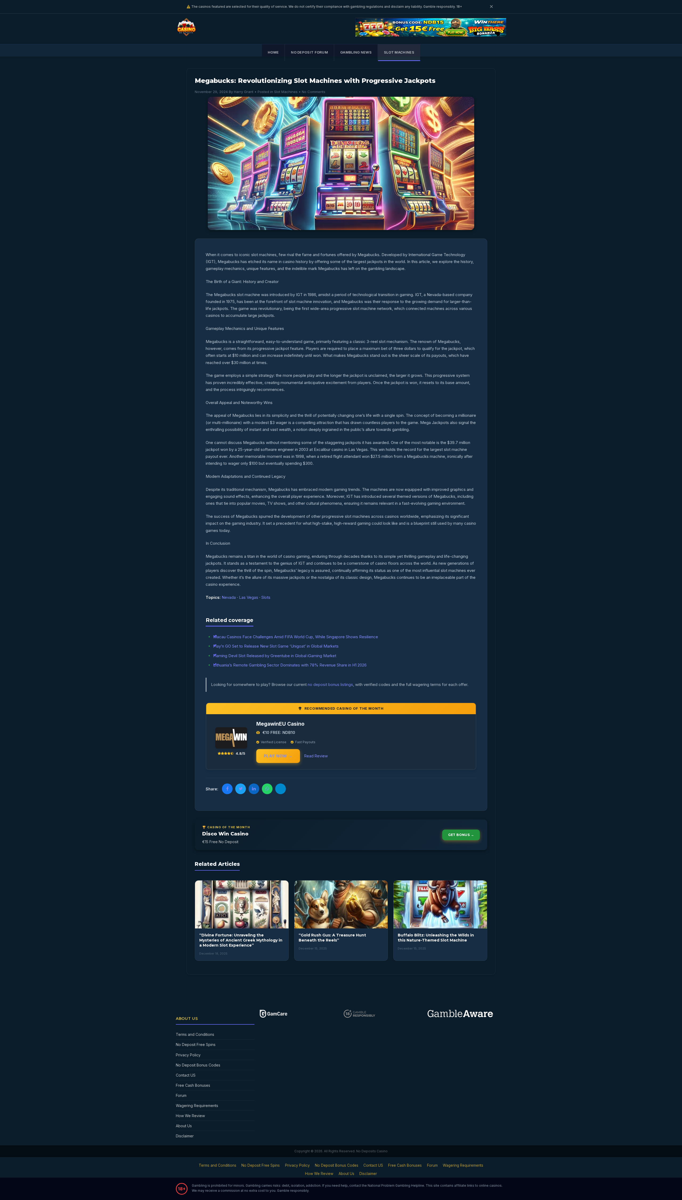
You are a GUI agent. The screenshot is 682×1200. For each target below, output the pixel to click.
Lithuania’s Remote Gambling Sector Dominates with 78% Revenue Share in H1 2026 (290, 665)
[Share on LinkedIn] (254, 788)
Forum (181, 1095)
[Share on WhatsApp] (267, 788)
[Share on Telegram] (280, 788)
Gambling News (356, 52)
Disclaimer (185, 1136)
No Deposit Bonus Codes (198, 1065)
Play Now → (278, 755)
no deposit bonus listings (330, 684)
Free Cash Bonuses (193, 1085)
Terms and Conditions (195, 1034)
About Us (184, 1126)
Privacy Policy (188, 1055)
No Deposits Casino (372, 1151)
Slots (265, 597)
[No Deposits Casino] (187, 34)
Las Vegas (248, 597)
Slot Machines (399, 52)
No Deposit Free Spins (196, 1044)
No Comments (313, 92)
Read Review (316, 756)
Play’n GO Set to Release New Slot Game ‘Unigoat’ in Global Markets (276, 646)
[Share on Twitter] (240, 788)
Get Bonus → (461, 835)
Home (273, 52)
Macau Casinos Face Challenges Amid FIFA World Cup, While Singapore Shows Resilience (295, 636)
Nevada (229, 597)
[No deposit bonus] (430, 35)
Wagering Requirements (197, 1105)
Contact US (186, 1075)
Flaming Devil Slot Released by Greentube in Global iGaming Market (274, 655)
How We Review (190, 1115)
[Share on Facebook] (227, 788)
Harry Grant (243, 92)
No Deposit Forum (309, 52)
